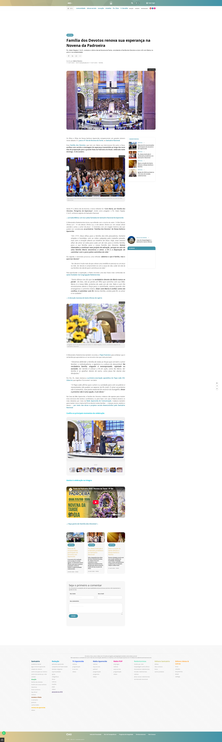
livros (156, 669)
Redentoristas (140, 661)
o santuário (34, 700)
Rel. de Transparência (110, 734)
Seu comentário (74, 601)
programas (96, 674)
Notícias (70, 35)
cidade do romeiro (36, 669)
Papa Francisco (105, 355)
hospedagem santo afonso (141, 667)
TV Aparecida (78, 661)
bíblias (157, 664)
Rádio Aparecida (100, 661)
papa (53, 687)
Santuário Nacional (113, 140)
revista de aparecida (38, 708)
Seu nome (73, 593)
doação (131, 8)
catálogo (177, 676)
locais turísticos (35, 689)
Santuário (35, 661)
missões (108, 8)
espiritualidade (56, 672)
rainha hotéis (35, 705)
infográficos (55, 677)
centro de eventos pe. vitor (39, 674)
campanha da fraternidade (60, 667)
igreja (53, 674)
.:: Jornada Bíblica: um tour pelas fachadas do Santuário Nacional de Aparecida (94, 218)
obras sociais (91, 8)
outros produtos (159, 672)
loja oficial (34, 692)
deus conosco (159, 667)
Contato (137, 8)
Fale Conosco (152, 734)
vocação (101, 8)
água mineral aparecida (38, 667)
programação (76, 667)
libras (53, 679)
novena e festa (36, 697)
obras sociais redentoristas (142, 677)
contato (33, 677)
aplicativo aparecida (58, 664)
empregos (116, 664)
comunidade (80, 8)
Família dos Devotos (77, 145)
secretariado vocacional (141, 679)
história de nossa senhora (38, 684)
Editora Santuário (162, 661)
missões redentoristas (140, 672)
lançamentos (179, 671)
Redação (55, 661)
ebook (177, 674)
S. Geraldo (124, 8)
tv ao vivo (75, 669)
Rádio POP (118, 661)
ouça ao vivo (96, 667)
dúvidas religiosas (57, 669)
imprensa (34, 687)
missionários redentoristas (142, 669)
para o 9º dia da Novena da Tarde (91, 140)
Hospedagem (144, 8)
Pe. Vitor (116, 8)
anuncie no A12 (57, 692)
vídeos (33, 710)
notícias (33, 694)
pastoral (33, 702)
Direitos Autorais (141, 734)
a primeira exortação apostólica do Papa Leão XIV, (106, 378)
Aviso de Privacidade (95, 734)
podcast (95, 669)
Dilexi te (69, 380)
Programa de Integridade (126, 734)
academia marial (36, 664)
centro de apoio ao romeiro (39, 672)
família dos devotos (37, 682)
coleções (177, 669)
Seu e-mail (101, 593)
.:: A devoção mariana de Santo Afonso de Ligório (84, 298)
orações (54, 684)
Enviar (73, 616)
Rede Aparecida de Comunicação (99, 401)
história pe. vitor (139, 664)
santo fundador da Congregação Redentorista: (83, 275)
